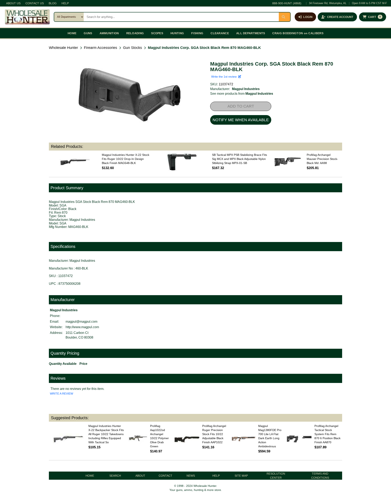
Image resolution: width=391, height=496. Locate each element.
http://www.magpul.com (82, 327)
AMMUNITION (109, 33)
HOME (72, 33)
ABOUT (140, 475)
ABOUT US (13, 3)
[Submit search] (284, 16)
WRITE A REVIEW (61, 393)
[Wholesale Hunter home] (27, 16)
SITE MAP (241, 475)
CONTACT (165, 475)
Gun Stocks (132, 48)
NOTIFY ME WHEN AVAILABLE (241, 120)
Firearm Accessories (100, 48)
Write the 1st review (224, 76)
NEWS (191, 475)
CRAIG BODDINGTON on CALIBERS (297, 33)
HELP (65, 3)
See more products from (241, 93)
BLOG (53, 3)
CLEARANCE (220, 33)
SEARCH (115, 475)
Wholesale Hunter (63, 48)
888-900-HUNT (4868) (286, 3)
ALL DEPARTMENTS (250, 33)
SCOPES (157, 33)
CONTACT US (34, 3)
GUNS (88, 33)
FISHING (197, 33)
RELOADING (135, 33)
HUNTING (177, 33)
